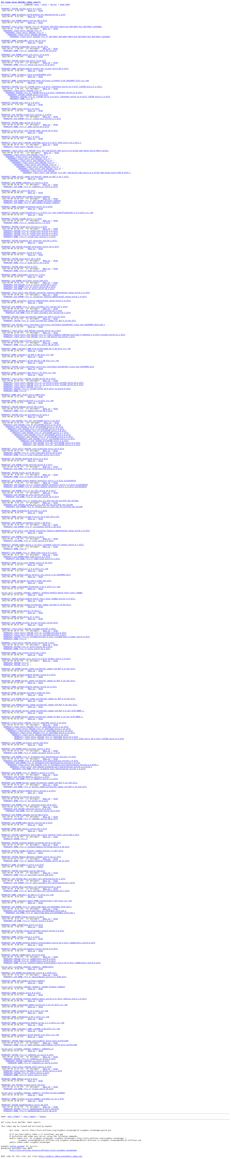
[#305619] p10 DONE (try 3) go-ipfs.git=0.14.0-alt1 (32, 497)
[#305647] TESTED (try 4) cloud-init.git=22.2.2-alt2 (30, 235)
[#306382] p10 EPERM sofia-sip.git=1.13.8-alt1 (25, 55)
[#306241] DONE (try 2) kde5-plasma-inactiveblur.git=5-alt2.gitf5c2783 (40, 1045)
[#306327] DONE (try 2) (15, 549)
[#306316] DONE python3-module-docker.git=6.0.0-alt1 (28, 675)
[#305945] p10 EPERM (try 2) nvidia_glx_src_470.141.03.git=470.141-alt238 (40, 501)
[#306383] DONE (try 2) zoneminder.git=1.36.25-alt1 (30, 51)
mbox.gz (31, 11)
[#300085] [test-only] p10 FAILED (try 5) (33, 163)
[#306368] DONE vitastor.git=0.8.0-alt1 (21, 253)
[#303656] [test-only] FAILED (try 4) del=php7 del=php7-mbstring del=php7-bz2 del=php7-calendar (52, 27)
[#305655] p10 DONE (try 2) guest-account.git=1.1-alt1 (31, 753)
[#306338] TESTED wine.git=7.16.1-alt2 (21, 259)
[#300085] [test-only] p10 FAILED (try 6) (31, 161)
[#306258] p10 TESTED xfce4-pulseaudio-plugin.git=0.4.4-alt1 (32, 931)
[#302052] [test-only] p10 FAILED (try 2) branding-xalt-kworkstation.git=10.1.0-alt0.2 (52, 765)
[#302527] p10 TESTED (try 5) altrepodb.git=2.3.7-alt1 (40, 433)
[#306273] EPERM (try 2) (15, 839)
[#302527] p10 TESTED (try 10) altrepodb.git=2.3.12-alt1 (30, 421)
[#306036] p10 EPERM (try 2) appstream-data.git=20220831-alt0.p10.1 (36, 907)
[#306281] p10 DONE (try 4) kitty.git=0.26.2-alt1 (29, 289)
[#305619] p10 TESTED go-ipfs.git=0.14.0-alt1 (26, 495)
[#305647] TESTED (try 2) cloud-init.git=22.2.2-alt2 (30, 231)
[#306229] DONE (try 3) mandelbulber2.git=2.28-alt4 (30, 1111)
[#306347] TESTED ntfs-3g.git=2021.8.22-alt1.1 (25, 415)
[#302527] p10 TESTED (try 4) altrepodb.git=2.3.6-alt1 (42, 435)
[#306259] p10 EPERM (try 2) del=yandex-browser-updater (32, 201)
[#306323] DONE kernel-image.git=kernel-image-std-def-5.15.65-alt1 (36, 605)
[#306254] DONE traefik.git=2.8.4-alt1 (21, 993)
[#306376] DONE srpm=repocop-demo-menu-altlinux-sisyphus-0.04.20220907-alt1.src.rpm (45, 81)
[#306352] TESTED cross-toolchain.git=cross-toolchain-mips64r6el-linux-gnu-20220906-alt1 (47, 367)
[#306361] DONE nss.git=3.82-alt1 (18, 191)
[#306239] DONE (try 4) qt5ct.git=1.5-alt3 (25, 1075)
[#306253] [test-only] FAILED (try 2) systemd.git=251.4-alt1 (34, 633)
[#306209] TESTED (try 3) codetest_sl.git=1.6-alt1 (27, 1055)
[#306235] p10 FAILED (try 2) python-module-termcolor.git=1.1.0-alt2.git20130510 (45, 485)
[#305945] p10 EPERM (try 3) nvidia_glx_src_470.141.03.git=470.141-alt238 (43, 507)
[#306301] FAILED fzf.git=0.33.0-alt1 (20, 797)
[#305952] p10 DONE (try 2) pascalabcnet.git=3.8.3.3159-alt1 (34, 977)
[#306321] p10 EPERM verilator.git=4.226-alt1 (24, 743)
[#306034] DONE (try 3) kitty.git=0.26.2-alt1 (26, 649)
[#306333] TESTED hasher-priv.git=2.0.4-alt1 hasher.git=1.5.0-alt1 (36, 659)
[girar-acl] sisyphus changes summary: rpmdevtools (27, 967)
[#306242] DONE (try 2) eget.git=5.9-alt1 (24, 271)
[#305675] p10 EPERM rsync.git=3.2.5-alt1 (22, 537)
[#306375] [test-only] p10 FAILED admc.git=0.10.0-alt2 (29, 131)
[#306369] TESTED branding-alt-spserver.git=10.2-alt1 (29, 241)
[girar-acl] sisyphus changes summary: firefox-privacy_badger (33, 1093)
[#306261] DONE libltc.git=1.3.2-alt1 (20, 937)
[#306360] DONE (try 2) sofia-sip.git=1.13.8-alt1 (29, 65)
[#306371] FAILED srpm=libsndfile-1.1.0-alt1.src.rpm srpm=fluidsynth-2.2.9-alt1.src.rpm (47, 213)
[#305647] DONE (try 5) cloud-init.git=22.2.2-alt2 (29, 237)
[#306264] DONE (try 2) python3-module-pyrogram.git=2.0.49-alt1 (36, 847)
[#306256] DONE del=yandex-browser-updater (23, 981)
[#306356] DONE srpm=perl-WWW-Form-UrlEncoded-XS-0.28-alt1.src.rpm (36, 349)
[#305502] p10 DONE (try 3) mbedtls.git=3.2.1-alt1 (31, 779)
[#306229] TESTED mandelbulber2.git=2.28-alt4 (24, 1105)
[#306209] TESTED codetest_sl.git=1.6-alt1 (27, 1061)
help (36, 4)
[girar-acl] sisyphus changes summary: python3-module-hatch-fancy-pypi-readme (41, 593)
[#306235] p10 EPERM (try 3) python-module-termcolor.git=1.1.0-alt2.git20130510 (45, 487)
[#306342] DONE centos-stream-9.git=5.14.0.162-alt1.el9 (30, 517)
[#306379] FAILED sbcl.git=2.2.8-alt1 (20, 103)
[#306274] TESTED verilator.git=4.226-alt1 (23, 871)
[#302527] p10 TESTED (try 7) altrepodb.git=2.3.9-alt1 (35, 429)
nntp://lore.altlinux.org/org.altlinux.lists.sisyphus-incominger (43, 1150)
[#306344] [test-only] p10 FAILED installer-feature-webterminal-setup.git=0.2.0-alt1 (45, 531)
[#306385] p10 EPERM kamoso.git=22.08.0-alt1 (24, 21)
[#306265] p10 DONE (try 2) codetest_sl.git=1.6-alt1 (30, 187)
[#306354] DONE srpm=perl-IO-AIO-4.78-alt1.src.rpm (27, 355)
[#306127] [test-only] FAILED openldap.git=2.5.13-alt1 (40, 735)
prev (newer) (30, 1117)
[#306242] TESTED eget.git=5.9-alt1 (19, 267)
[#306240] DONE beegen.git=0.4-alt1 (19, 1079)
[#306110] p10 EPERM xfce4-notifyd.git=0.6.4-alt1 (26, 465)
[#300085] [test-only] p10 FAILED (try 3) (37, 167)
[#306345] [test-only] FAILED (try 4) (22, 387)
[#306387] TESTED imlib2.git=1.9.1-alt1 (21, 9)
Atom (40, 11)
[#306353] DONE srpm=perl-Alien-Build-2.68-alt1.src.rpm (30, 361)
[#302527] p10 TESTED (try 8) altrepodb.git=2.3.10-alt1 (34, 427)
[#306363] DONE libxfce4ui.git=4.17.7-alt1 (23, 275)
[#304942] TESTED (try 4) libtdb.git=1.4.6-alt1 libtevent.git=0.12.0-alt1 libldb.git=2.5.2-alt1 (52, 87)
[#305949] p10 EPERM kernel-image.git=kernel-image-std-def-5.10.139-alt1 (39, 783)
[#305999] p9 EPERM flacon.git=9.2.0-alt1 (22, 917)
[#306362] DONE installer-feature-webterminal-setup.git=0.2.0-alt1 (36, 301)
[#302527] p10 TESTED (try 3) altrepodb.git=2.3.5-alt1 (44, 437)
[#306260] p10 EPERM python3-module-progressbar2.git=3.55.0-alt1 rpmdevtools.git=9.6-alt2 (48, 943)
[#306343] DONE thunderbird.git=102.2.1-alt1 (24, 511)
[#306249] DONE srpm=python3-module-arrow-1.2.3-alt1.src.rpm (32, 1023)
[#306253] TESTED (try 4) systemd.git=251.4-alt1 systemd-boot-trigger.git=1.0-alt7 (46, 637)
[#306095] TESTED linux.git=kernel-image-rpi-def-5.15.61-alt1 (33, 317)
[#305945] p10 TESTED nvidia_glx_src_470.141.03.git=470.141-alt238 (38, 505)
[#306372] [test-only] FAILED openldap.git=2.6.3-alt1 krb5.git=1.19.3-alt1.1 (41, 143)
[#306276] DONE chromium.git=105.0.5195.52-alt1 (25, 693)
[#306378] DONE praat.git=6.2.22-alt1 (20, 109)
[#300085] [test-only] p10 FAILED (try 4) (35, 165)
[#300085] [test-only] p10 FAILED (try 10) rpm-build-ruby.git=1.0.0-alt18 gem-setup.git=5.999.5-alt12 (55, 151)
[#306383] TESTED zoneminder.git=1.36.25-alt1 (24, 47)
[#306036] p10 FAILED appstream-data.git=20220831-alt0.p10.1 (34, 911)
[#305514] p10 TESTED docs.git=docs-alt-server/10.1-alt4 (32, 311)
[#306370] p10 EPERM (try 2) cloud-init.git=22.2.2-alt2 (32, 119)
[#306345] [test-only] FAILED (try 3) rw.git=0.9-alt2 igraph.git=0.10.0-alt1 (43, 385)
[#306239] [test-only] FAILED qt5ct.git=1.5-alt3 (26, 1067)
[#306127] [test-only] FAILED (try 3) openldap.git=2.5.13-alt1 (40, 731)
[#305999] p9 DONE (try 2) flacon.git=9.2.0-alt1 (28, 921)
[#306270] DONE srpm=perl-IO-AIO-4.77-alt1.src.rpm (27, 895)
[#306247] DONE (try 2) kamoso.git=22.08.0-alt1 (27, 411)
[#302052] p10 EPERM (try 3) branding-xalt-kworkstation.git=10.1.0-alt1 (42, 763)
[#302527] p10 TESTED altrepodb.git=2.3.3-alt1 (44, 441)
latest (43, 1117)
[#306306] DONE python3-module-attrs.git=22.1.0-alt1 (28, 791)
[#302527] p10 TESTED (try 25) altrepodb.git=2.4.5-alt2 (51, 445)
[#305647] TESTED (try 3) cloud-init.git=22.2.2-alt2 (30, 233)
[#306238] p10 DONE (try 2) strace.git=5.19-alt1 (28, 1089)
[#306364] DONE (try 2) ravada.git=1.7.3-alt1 (26, 223)
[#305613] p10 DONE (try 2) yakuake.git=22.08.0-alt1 (30, 819)
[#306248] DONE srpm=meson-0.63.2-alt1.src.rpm (25, 1017)
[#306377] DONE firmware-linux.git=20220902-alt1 (26, 75)
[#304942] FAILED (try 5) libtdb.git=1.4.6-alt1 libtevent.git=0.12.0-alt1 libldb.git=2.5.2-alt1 (60, 97)
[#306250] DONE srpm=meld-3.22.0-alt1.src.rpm (24, 1011)
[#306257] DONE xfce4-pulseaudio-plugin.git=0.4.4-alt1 (29, 949)
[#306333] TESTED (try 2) (16, 663)
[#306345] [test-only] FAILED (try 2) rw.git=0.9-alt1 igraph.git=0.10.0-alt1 (43, 383)
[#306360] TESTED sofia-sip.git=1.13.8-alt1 (23, 61)
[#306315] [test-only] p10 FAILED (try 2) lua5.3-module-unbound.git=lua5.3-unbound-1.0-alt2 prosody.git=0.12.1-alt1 (64, 335)
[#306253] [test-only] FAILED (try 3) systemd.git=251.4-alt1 (34, 635)
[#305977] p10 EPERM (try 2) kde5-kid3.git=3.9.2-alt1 (29, 553)
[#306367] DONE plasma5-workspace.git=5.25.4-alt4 (26, 207)
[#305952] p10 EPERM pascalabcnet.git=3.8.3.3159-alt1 (29, 973)
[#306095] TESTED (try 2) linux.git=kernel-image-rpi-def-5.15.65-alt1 (39, 321)
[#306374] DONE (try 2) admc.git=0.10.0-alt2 (26, 127)
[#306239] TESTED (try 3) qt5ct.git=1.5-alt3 (26, 1073)
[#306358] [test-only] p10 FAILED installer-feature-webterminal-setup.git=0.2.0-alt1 (45, 293)
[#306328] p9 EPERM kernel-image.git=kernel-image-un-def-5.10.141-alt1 (38, 681)
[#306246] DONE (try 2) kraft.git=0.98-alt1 (25, 477)
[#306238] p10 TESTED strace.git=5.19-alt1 (23, 1085)
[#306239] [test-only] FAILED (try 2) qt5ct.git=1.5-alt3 (32, 1071)
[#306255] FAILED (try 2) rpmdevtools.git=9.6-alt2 (29, 959)
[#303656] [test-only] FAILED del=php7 (27, 35)
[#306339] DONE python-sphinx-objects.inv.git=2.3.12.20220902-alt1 (36, 575)
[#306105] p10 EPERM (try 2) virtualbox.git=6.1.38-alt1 (32, 527)
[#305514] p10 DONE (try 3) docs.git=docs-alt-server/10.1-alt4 (38, 313)
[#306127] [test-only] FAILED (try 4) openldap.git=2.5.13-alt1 (38, 729)
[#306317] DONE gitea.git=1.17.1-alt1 (20, 617)
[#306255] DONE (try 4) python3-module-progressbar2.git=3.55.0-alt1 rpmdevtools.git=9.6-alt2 (52, 963)
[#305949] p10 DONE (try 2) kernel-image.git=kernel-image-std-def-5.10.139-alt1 (45, 787)
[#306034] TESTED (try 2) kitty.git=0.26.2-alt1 (27, 647)
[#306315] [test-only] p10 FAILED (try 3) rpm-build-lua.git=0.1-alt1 (39, 337)
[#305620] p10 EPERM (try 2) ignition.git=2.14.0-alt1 (29, 805)
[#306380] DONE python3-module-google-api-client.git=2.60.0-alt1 (34, 69)
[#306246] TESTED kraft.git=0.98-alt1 (20, 473)
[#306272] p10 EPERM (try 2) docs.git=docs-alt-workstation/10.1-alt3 (39, 883)
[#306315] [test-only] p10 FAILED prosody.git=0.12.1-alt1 (31, 331)
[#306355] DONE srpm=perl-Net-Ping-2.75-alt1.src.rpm (28, 373)
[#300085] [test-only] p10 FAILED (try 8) (26, 157)
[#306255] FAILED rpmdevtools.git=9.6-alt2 (23, 955)
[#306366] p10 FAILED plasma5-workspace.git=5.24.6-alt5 (30, 247)
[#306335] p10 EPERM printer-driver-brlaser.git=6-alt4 (29, 623)
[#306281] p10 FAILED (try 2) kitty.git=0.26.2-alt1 (30, 285)
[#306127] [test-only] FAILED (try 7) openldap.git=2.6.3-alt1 (46, 737)
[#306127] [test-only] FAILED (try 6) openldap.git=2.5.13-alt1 (33, 723)
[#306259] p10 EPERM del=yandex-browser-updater (25, 197)
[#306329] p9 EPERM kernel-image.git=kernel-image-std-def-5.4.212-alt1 (38, 669)
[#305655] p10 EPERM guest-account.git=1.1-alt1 (25, 749)
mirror (53, 4)
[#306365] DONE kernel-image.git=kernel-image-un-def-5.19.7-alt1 (35, 177)
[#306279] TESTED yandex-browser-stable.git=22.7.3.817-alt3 (32, 851)
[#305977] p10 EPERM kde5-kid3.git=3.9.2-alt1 (26, 557)
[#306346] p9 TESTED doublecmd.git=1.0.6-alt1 (24, 459)
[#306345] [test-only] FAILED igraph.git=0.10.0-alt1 (28, 379)
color (44, 4)
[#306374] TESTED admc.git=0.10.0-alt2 (21, 123)
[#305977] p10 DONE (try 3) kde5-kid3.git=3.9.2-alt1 (32, 559)
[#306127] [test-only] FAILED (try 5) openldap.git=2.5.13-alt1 (35, 727)
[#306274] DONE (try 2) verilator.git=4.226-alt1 (28, 875)
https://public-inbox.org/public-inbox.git (60, 1156)
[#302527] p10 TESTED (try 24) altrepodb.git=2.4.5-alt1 (51, 443)
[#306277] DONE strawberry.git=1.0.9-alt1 (22, 865)
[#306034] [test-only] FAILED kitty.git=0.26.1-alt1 (28, 643)
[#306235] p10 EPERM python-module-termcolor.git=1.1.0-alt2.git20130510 (38, 481)
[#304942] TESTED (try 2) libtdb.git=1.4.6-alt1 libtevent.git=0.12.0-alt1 (43, 93)
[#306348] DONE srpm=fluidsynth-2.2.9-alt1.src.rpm (27, 401)
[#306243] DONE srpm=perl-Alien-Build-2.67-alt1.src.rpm (30, 1035)
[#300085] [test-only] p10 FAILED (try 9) (24, 155)
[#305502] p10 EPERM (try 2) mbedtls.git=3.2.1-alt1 (28, 773)
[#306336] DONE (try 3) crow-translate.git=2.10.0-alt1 (31, 455)
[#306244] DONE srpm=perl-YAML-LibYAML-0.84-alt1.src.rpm (30, 1029)
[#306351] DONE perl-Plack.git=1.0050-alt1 (23, 395)
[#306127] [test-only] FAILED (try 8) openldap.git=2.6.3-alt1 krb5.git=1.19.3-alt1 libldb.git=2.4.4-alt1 (69, 739)
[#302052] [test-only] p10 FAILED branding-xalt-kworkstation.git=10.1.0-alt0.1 (51, 767)
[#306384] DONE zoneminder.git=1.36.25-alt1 (23, 41)
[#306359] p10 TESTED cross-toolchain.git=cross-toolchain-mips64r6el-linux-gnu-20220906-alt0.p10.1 (53, 325)
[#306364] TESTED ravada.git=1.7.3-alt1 (21, 219)
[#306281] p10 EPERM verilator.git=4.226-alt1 (24, 281)
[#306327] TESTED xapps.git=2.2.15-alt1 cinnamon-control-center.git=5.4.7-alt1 (42, 545)
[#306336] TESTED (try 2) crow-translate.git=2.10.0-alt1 (32, 453)
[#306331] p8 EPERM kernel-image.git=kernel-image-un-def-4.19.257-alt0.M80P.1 (42, 717)
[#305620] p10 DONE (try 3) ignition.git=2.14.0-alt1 (32, 811)
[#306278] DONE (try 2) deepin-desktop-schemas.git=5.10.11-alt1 (36, 861)
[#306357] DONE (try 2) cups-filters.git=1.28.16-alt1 (31, 345)
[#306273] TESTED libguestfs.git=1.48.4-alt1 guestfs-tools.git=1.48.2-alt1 (40, 835)
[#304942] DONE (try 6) (21, 99)
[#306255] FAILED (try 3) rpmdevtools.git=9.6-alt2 (29, 961)
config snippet (17, 1146)
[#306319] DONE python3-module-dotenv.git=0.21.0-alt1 (29, 687)
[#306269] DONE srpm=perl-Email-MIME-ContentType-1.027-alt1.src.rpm (36, 901)
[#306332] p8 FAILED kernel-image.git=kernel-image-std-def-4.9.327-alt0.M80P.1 (42, 711)
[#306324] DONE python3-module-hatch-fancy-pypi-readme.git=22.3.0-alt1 (38, 599)
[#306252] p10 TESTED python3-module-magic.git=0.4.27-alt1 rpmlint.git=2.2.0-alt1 (44, 999)
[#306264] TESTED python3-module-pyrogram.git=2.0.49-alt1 (31, 843)
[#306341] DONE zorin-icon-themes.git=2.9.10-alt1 (26, 563)
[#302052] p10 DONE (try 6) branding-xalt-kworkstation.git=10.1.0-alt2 (49, 769)
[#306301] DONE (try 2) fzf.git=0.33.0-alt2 (25, 801)
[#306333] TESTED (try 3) (16, 665)
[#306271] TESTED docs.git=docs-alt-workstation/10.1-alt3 (31, 887)
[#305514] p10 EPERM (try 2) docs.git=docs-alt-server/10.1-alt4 (34, 307)
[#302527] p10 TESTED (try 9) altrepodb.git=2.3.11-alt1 (32, 425)
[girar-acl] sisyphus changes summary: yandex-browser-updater (33, 987)
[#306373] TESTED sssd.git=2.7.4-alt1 (20, 137)
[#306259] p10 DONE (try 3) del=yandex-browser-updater (31, 203)
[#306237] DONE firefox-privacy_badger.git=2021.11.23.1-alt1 (32, 1099)
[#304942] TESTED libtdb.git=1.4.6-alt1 (27, 95)
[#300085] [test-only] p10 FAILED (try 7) (28, 159)
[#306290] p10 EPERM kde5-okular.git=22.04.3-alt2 (26, 823)
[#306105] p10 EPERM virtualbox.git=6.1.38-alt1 (26, 523)
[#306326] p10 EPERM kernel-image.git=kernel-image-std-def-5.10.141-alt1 (39, 705)
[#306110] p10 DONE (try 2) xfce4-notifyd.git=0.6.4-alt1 (32, 469)
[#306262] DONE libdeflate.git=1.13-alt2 (22, 925)
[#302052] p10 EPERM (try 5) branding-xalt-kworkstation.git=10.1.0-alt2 (38, 757)
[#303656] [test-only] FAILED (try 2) (24, 33)
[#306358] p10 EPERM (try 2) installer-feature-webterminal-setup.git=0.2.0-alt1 (45, 297)
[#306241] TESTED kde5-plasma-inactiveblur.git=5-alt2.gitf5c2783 (34, 1041)
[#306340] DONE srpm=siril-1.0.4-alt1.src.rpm (24, 569)
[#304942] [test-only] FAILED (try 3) (22, 91)
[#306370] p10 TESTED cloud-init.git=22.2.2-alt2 (26, 115)
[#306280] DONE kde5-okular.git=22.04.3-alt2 (24, 829)
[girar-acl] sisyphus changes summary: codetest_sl (27, 1049)
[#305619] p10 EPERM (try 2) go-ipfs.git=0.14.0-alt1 (28, 491)
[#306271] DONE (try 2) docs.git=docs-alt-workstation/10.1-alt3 (36, 891)
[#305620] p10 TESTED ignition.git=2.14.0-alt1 (27, 809)
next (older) (13, 1117)
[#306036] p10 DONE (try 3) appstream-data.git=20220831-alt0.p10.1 (40, 913)
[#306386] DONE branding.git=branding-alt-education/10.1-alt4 (33, 15)
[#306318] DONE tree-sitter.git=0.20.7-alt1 (23, 653)
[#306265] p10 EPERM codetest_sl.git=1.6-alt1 (24, 183)
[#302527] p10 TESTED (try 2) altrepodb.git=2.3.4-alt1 (46, 439)
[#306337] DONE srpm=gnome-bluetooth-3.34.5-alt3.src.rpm (31, 587)
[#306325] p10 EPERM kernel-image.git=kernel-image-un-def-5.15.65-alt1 (38, 699)
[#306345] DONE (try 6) (15, 391)
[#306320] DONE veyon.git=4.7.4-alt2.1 (21, 611)
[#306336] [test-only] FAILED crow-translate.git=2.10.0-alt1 (32, 449)
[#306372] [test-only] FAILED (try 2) (22, 147)
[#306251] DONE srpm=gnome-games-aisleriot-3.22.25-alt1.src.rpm (34, 1005)
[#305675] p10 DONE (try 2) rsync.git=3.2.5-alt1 (28, 541)
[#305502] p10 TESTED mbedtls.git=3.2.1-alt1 (26, 777)
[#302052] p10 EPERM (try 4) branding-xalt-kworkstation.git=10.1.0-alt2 (40, 761)
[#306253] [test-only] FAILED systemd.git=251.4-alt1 (28, 629)
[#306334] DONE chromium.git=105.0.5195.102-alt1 (26, 581)
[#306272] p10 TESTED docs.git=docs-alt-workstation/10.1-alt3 (33, 879)
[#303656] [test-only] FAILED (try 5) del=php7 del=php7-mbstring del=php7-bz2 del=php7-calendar (60, 37)
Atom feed (65, 4)
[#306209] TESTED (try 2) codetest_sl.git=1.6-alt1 (29, 1059)
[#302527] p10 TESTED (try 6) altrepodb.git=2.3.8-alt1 (38, 431)
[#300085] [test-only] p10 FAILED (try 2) (39, 169)
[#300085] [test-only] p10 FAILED (37, 171)
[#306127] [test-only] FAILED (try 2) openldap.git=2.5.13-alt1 (42, 733)
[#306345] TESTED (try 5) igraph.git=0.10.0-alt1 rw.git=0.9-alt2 (37, 389)
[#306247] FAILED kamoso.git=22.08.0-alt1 (22, 407)
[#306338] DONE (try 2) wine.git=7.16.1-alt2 (26, 263)
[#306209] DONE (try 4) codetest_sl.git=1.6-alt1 (32, 1063)
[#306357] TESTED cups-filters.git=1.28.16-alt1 (25, 341)
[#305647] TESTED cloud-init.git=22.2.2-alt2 (24, 227)
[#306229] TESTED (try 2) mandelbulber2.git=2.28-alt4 (31, 1109)
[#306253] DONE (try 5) (15, 639)
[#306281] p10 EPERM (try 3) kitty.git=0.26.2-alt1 (29, 287)
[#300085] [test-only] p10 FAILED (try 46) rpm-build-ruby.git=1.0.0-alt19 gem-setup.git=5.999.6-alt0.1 (76, 173)
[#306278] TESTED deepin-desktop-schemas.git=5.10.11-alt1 (31, 857)
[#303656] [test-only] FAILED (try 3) (22, 31)
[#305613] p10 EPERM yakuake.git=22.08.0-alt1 (24, 815)
